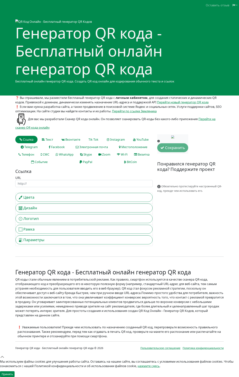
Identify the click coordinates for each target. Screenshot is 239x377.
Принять (7, 374)
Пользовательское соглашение (160, 348)
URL (18, 178)
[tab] (26, 139)
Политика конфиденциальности (203, 348)
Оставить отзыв (217, 5)
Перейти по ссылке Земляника (134, 111)
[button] (235, 5)
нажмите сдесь (149, 366)
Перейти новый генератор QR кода (183, 102)
